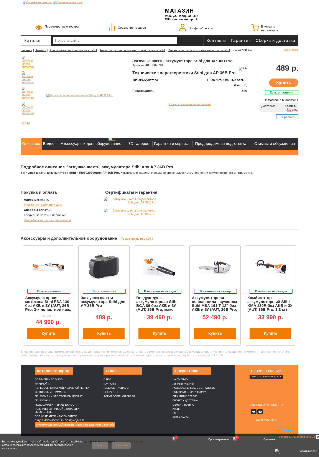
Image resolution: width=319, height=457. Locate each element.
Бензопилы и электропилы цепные (58, 396)
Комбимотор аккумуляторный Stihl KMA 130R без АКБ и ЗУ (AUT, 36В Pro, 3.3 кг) (269, 304)
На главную (180, 379)
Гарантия (241, 40)
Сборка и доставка (275, 40)
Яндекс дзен (266, 411)
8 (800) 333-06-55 (266, 371)
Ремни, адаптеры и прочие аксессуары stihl (199, 50)
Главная (26, 50)
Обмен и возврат (184, 404)
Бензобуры (42, 400)
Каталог (32, 40)
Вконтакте (254, 411)
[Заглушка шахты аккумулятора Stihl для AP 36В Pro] (79, 95)
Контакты (216, 40)
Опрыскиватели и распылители (56, 416)
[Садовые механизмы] (37, 2)
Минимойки (43, 383)
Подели (271, 427)
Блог (176, 413)
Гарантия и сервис (185, 396)
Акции (177, 409)
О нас (107, 379)
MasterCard (256, 427)
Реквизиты (111, 392)
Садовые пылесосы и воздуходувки (59, 420)
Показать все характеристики (190, 104)
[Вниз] (299, 30)
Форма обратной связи (119, 396)
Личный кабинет (183, 383)
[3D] (117, 139)
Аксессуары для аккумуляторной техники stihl (132, 50)
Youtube (260, 411)
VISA (246, 427)
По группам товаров (48, 379)
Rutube (272, 411)
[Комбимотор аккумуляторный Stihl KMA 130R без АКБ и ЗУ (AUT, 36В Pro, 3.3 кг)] (271, 266)
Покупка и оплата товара (189, 392)
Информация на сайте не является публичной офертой (75, 424)
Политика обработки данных (297, 436)
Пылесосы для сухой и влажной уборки (62, 388)
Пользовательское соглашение (194, 388)
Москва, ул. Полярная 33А (43, 204)
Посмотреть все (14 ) (136, 238)
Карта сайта (181, 417)
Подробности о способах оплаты (47, 220)
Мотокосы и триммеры (50, 392)
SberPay (287, 427)
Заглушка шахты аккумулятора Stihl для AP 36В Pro (103, 302)
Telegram (279, 411)
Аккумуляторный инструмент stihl (73, 50)
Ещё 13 (25, 122)
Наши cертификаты (116, 388)
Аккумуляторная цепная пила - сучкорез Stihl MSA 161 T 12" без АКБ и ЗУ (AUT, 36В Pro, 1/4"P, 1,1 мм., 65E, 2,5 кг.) (214, 307)
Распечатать (290, 49)
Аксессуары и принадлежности (56, 404)
